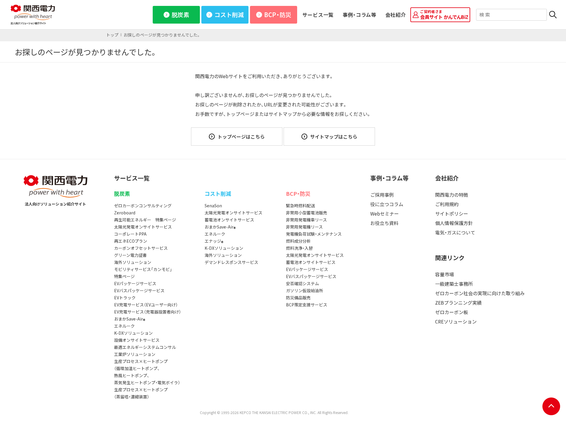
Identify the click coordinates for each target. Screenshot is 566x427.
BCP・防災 (277, 14)
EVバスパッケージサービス (139, 290)
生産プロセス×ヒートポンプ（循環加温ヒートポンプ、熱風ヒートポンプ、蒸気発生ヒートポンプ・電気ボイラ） (147, 371)
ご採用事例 (382, 194)
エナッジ (214, 241)
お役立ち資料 (384, 222)
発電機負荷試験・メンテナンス (314, 234)
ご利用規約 (447, 204)
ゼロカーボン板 (451, 312)
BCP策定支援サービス (306, 305)
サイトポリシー (451, 213)
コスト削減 (229, 14)
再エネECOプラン (130, 241)
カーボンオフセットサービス (141, 248)
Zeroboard (124, 213)
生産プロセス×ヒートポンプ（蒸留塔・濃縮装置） (141, 393)
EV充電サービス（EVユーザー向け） (146, 305)
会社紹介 (395, 14)
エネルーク (124, 326)
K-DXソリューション (133, 333)
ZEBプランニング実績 (458, 302)
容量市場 (444, 274)
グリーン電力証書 (130, 255)
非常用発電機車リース (306, 220)
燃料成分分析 (298, 241)
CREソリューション (456, 321)
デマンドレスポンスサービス (231, 262)
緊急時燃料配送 (300, 205)
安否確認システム (302, 283)
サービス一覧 (318, 14)
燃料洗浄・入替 (299, 248)
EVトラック (125, 297)
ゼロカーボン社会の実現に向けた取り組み (480, 293)
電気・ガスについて (455, 232)
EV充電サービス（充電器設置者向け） (147, 312)
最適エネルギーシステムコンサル (145, 347)
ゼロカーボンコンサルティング (143, 205)
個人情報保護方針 (454, 222)
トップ (112, 35)
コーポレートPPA (130, 234)
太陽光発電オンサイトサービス (143, 227)
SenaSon (213, 205)
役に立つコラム (386, 204)
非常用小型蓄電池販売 (306, 213)
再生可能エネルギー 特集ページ (145, 220)
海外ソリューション (132, 262)
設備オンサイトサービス (136, 340)
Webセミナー (384, 213)
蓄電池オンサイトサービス (229, 220)
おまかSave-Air (129, 319)
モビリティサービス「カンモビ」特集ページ (143, 272)
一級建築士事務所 (454, 283)
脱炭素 (180, 14)
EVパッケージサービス (135, 283)
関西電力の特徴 (451, 194)
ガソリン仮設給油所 (304, 290)
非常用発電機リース (304, 227)
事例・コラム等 (359, 14)
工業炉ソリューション (134, 354)
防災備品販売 (298, 297)
